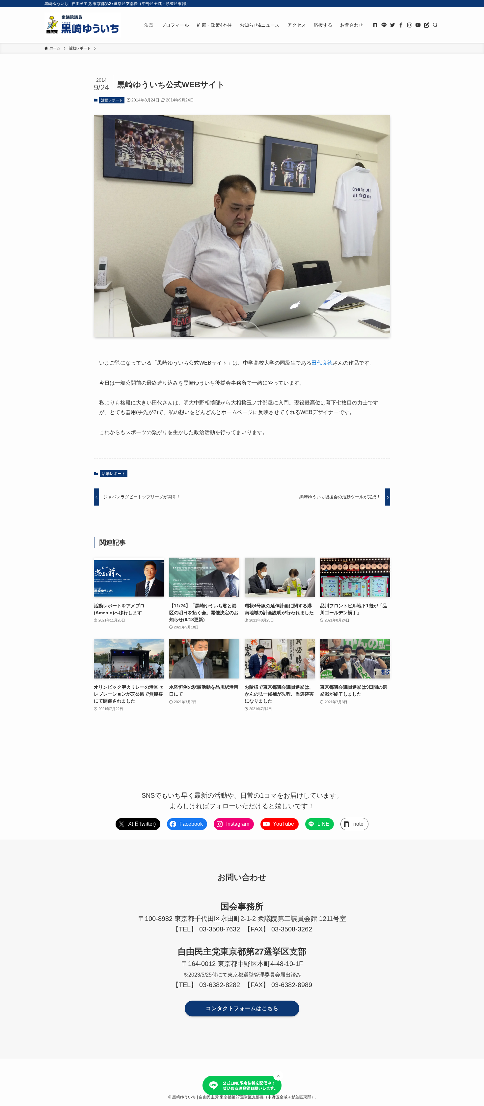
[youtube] (418, 25)
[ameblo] (426, 25)
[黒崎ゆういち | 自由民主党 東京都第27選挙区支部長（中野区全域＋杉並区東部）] (82, 25)
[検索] (435, 25)
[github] (375, 25)
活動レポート (112, 100)
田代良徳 (322, 363)
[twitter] (392, 25)
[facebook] (401, 25)
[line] (384, 25)
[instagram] (409, 25)
